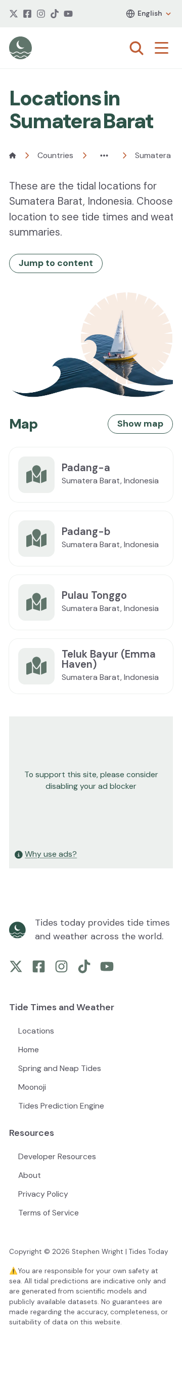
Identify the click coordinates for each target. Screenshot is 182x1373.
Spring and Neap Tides (59, 1068)
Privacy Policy (43, 1194)
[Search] (136, 48)
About (29, 1175)
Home (28, 1049)
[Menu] (164, 48)
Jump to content (56, 263)
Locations (36, 1030)
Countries (55, 155)
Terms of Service (48, 1212)
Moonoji (32, 1087)
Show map (140, 423)
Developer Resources (57, 1156)
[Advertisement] (91, 780)
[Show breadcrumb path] (104, 155)
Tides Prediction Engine (61, 1105)
